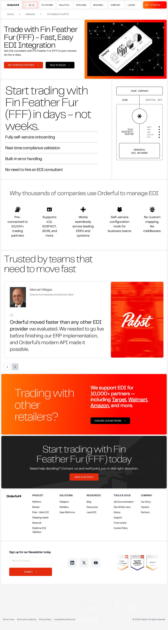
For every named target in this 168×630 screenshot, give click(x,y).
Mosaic (36, 507)
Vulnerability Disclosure (64, 619)
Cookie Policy (121, 528)
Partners (145, 512)
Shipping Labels (40, 517)
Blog (89, 501)
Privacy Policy (45, 619)
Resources (92, 507)
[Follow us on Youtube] (95, 562)
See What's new (122, 507)
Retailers (64, 507)
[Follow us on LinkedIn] (72, 562)
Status (117, 512)
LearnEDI (91, 512)
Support (118, 517)
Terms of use (8, 619)
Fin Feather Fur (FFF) (58, 14)
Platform (36, 501)
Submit (28, 571)
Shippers (64, 501)
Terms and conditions (26, 619)
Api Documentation (124, 501)
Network (30, 14)
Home (10, 14)
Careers (145, 507)
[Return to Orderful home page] (13, 495)
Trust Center (120, 522)
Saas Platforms (67, 512)
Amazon (100, 405)
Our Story (146, 501)
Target (119, 399)
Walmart (137, 399)
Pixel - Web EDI (40, 512)
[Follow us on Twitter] (84, 562)
